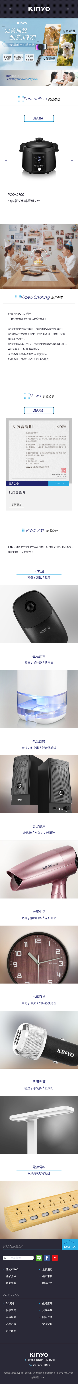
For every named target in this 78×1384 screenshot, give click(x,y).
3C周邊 (10, 1303)
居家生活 (47, 1310)
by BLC (43, 1377)
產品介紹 (11, 1276)
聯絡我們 (47, 1283)
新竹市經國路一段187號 (41, 1360)
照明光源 (47, 1317)
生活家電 (47, 1303)
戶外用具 (11, 1331)
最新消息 (47, 1269)
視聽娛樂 (11, 1310)
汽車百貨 (11, 1324)
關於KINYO (12, 1269)
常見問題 (11, 1283)
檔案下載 (47, 1276)
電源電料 (47, 1324)
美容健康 (11, 1317)
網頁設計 (35, 1377)
